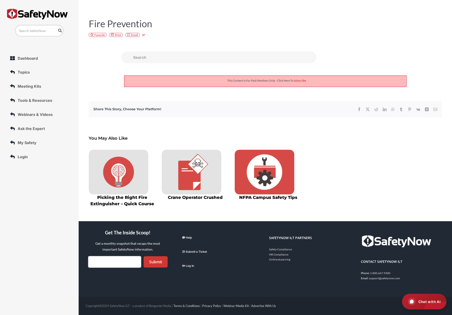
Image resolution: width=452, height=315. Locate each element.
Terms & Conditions (187, 306)
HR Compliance (278, 254)
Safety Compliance (280, 249)
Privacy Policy (211, 306)
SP (143, 35)
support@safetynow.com (384, 278)
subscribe (300, 80)
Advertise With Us (263, 306)
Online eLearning (279, 259)
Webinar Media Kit (236, 306)
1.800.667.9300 (380, 273)
